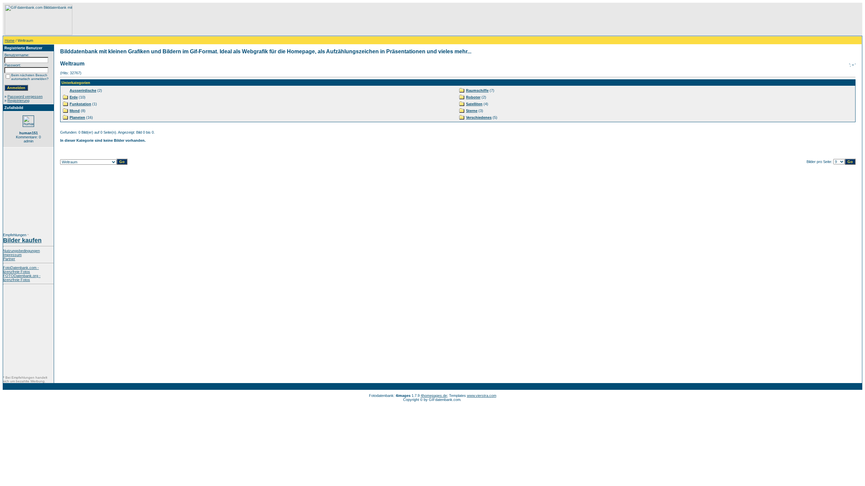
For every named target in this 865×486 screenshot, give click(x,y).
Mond (75, 111)
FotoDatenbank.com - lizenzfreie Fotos (21, 270)
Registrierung (18, 101)
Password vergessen (25, 96)
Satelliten (474, 104)
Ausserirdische (83, 90)
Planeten (77, 117)
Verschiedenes (479, 117)
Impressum (12, 255)
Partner (9, 259)
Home (10, 40)
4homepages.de (434, 396)
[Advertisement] (196, 20)
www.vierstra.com (481, 396)
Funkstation (80, 104)
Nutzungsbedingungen (21, 251)
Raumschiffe (477, 90)
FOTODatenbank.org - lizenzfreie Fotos (22, 278)
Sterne (471, 111)
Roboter (473, 97)
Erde (74, 97)
